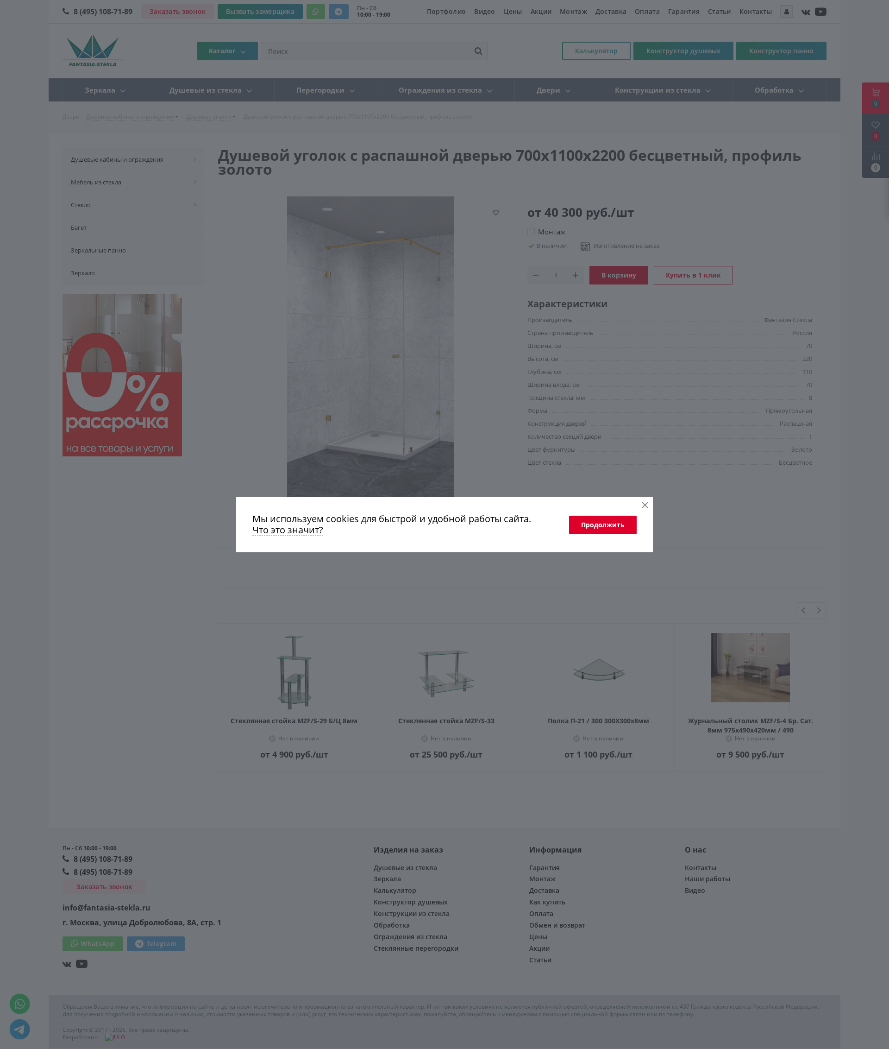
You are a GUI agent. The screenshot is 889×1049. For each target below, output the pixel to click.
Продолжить (603, 524)
